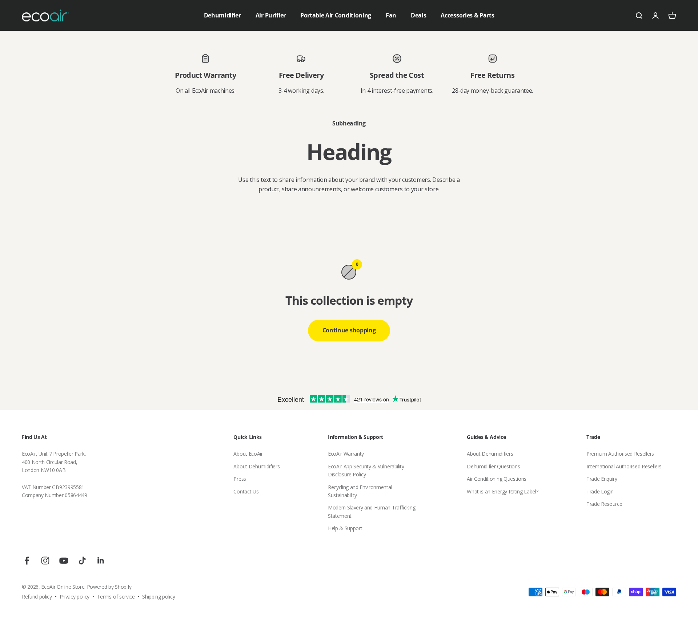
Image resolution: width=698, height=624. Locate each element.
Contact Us (245, 491)
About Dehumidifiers (256, 466)
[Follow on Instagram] (45, 560)
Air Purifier (271, 15)
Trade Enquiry (601, 478)
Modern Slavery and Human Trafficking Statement (371, 511)
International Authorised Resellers (624, 466)
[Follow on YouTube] (64, 560)
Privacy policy (75, 596)
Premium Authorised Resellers (620, 453)
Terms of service (116, 596)
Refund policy (37, 596)
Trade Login (599, 491)
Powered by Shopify (109, 586)
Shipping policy (158, 596)
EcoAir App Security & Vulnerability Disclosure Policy (366, 470)
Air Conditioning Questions (496, 478)
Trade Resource (604, 503)
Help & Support (345, 528)
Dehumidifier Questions (493, 466)
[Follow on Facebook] (27, 560)
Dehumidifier (222, 15)
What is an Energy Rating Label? (502, 491)
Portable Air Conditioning (335, 15)
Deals (418, 15)
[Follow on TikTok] (82, 560)
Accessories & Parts (467, 15)
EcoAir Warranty (346, 453)
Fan (391, 15)
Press (239, 478)
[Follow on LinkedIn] (101, 560)
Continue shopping (349, 330)
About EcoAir (247, 453)
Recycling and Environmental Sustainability (360, 491)
